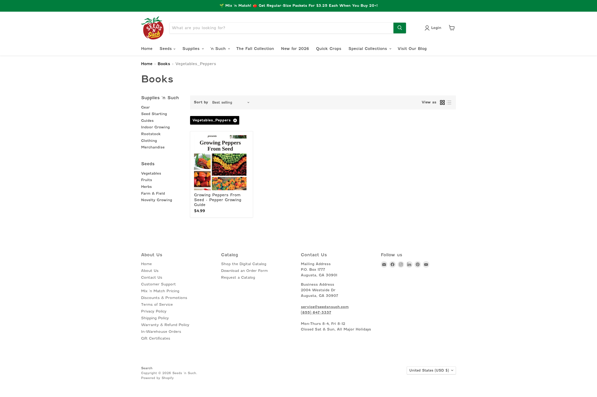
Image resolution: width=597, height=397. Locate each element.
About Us (150, 271)
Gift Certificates (155, 338)
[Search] (399, 27)
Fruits (146, 180)
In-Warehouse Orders (161, 332)
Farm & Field (153, 193)
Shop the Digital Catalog (243, 264)
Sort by (201, 102)
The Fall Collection (255, 48)
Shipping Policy (155, 318)
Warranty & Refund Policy (165, 325)
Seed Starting (154, 114)
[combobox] (281, 27)
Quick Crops (328, 48)
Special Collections (368, 48)
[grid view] (442, 102)
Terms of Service (157, 304)
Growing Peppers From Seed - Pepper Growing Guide (217, 200)
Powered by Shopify (157, 378)
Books (164, 64)
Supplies (191, 48)
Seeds (167, 48)
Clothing (149, 141)
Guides (147, 121)
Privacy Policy (154, 311)
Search (147, 368)
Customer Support (158, 284)
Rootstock (151, 134)
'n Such (218, 48)
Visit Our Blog (412, 48)
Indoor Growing (155, 127)
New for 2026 (295, 48)
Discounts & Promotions (164, 298)
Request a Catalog (238, 277)
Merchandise (153, 147)
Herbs (146, 187)
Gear (145, 107)
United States (429, 370)
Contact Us (151, 277)
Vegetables (151, 173)
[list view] (449, 102)
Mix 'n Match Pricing (160, 291)
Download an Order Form (244, 271)
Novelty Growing (156, 200)
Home (147, 48)
